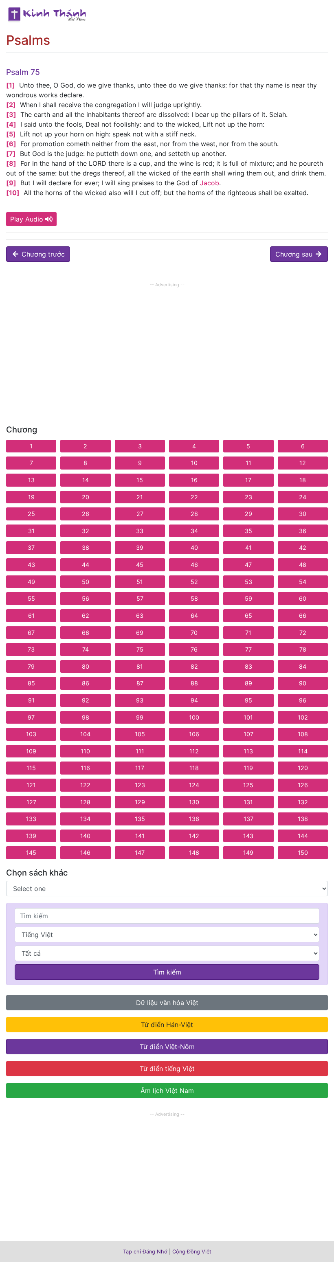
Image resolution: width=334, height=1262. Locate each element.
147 (140, 852)
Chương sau (294, 254)
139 (31, 835)
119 (248, 767)
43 (31, 564)
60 (302, 598)
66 (302, 615)
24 (302, 497)
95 (248, 700)
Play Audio (26, 219)
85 (31, 683)
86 (85, 683)
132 (303, 802)
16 (194, 479)
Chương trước (42, 254)
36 (302, 530)
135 (140, 818)
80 (85, 666)
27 (139, 513)
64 (194, 615)
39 (139, 547)
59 (248, 598)
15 (139, 479)
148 (194, 852)
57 (139, 598)
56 (85, 598)
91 (31, 700)
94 (194, 700)
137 (248, 818)
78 (302, 649)
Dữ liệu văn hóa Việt (167, 1003)
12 (302, 462)
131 (248, 802)
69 (139, 632)
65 (248, 615)
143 (248, 835)
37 (31, 547)
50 (85, 581)
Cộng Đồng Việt (191, 1252)
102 (303, 717)
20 (85, 497)
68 (85, 632)
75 (139, 649)
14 (85, 479)
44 (85, 564)
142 (194, 835)
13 (31, 479)
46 (194, 564)
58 (194, 598)
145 (31, 852)
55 (31, 598)
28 (194, 513)
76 (194, 649)
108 (303, 734)
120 (303, 767)
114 (303, 751)
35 (248, 530)
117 (139, 767)
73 (31, 649)
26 (85, 513)
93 (139, 700)
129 (140, 802)
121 (31, 784)
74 (85, 649)
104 (85, 734)
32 (85, 530)
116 (85, 767)
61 (31, 615)
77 (248, 649)
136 (194, 818)
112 (194, 751)
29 (248, 513)
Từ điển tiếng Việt (167, 1068)
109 (31, 751)
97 (31, 717)
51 (139, 581)
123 (140, 784)
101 (248, 717)
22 (194, 497)
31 (31, 530)
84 (302, 666)
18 (302, 479)
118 (194, 767)
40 (194, 547)
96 (302, 700)
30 (302, 513)
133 (31, 818)
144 (303, 835)
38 (85, 547)
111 (140, 751)
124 (194, 784)
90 (302, 683)
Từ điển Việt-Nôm (167, 1047)
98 (85, 717)
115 (31, 767)
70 (194, 632)
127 (31, 802)
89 (248, 683)
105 (140, 734)
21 (139, 497)
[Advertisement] (167, 347)
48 (302, 564)
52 (194, 581)
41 (248, 547)
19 (31, 497)
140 (85, 835)
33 (139, 530)
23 (248, 497)
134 (85, 818)
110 (85, 751)
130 (194, 802)
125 (248, 784)
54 (302, 581)
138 (303, 818)
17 (248, 479)
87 (139, 683)
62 (85, 615)
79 (31, 666)
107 (248, 734)
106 (194, 734)
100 (194, 717)
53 (248, 581)
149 (248, 852)
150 (303, 852)
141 (140, 835)
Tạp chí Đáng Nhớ (145, 1252)
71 (248, 632)
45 (139, 564)
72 (302, 632)
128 (85, 802)
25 (31, 513)
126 (303, 784)
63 (139, 615)
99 (139, 717)
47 (248, 564)
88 (194, 683)
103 (31, 734)
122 (85, 784)
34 (194, 530)
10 (194, 462)
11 (248, 462)
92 (85, 700)
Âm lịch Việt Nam (167, 1090)
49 (31, 581)
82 (194, 666)
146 (85, 852)
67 (31, 632)
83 (248, 666)
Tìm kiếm (167, 972)
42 (302, 547)
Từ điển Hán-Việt (167, 1025)
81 (139, 666)
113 (248, 751)
